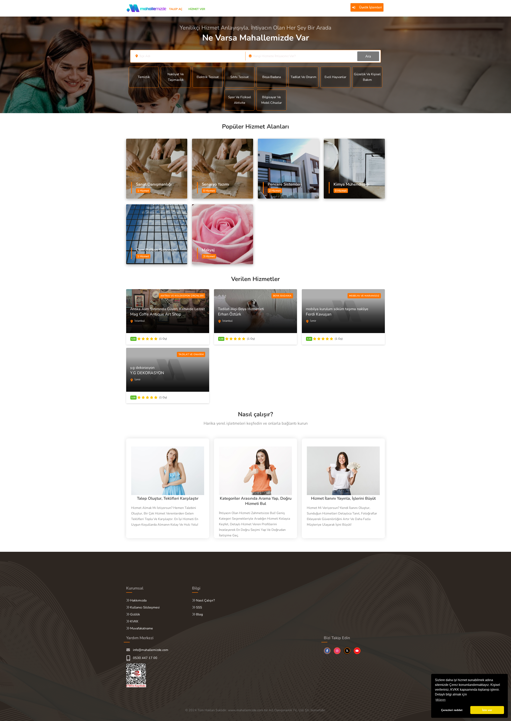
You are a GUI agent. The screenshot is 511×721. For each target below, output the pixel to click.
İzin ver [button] (487, 710)
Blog (199, 614)
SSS (199, 607)
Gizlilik (135, 614)
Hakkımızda (138, 600)
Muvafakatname (141, 628)
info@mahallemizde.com (150, 650)
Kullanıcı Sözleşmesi (145, 607)
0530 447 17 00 (145, 658)
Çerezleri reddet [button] (451, 710)
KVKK (134, 621)
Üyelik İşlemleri (370, 7)
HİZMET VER (196, 9)
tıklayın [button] (441, 699)
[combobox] (190, 56)
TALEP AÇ (175, 9)
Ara (368, 56)
